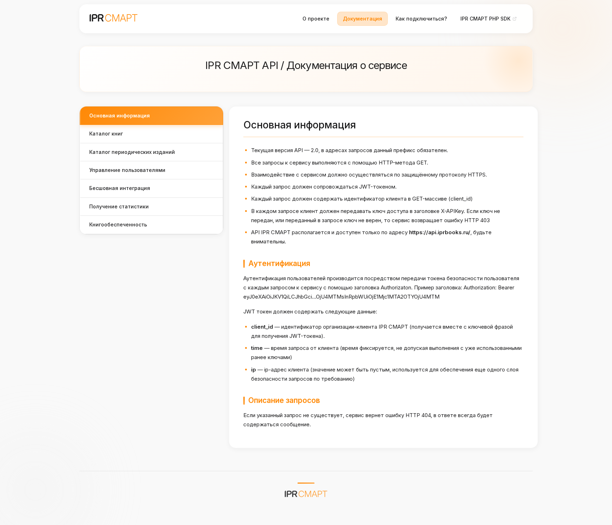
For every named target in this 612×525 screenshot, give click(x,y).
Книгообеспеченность (118, 224)
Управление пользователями (127, 170)
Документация (362, 19)
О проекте (315, 19)
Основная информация (119, 115)
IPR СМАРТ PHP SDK (485, 19)
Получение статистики (119, 206)
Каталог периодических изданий (132, 152)
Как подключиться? (421, 19)
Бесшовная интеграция (119, 188)
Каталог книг (106, 134)
